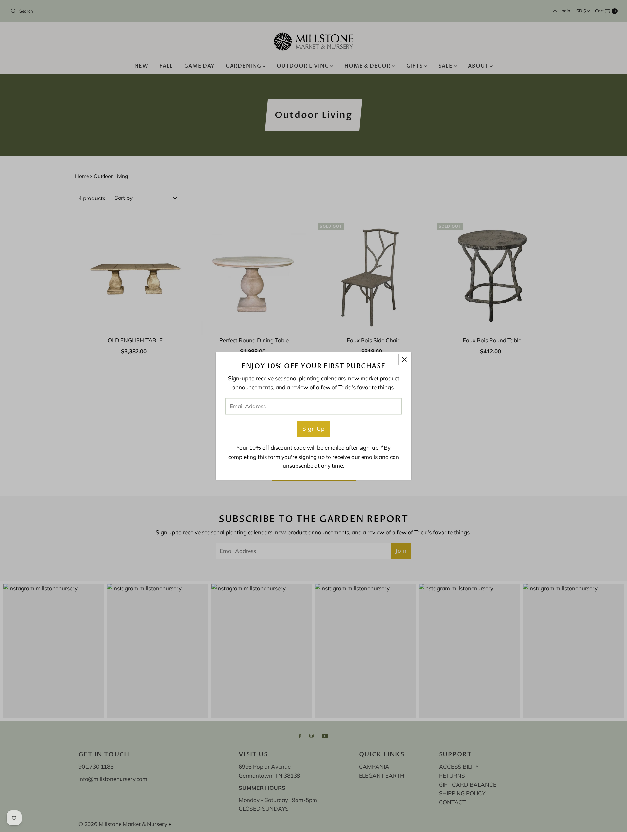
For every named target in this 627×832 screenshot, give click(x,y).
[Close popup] (404, 359)
